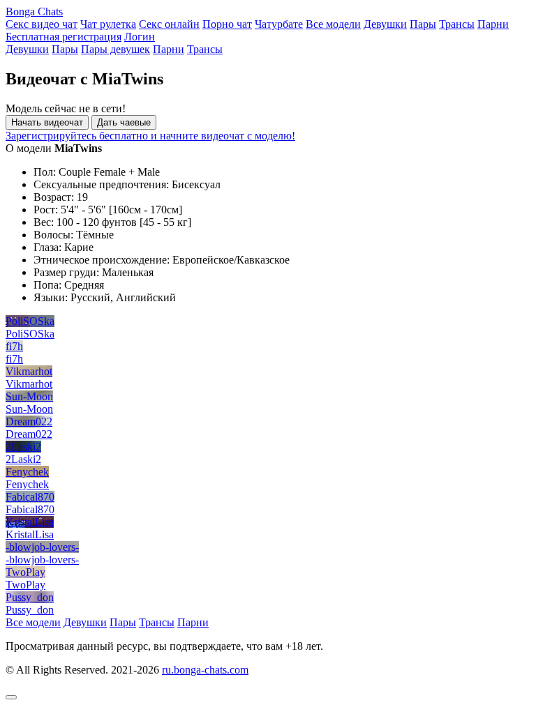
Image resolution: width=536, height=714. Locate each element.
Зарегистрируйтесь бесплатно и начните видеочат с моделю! (150, 136)
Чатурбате (279, 24)
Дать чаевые (124, 122)
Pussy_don (30, 597)
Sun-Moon (29, 396)
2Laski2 (23, 447)
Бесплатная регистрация (63, 37)
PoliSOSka (30, 321)
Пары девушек (115, 49)
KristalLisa (30, 522)
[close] (11, 697)
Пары (423, 24)
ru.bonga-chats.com (205, 670)
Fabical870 (30, 497)
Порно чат (227, 24)
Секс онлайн (169, 24)
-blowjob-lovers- (42, 547)
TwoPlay (25, 572)
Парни (493, 24)
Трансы (457, 24)
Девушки (385, 24)
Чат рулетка (108, 24)
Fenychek (27, 472)
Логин (139, 37)
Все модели (333, 24)
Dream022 (29, 421)
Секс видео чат (41, 24)
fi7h (14, 346)
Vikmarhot (29, 371)
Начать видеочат (47, 122)
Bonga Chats (34, 11)
